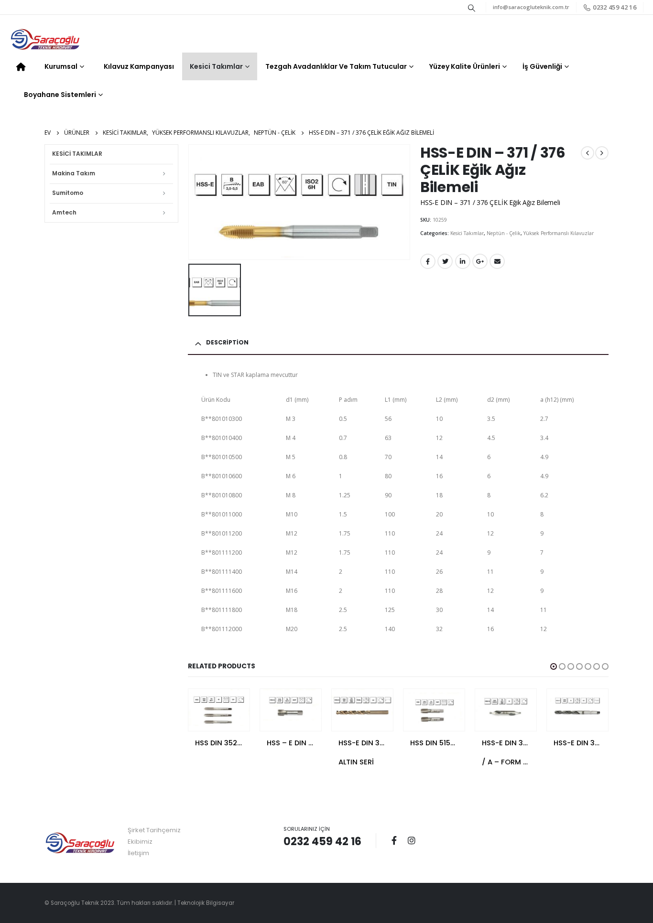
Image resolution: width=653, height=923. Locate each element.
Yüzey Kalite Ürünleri (464, 66)
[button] (553, 666)
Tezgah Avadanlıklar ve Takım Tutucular (336, 66)
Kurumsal (60, 66)
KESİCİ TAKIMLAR (77, 154)
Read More (233, 704)
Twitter (445, 261)
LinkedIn (462, 261)
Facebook (427, 261)
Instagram (411, 840)
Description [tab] (227, 342)
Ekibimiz (140, 841)
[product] (219, 707)
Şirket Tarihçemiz (154, 830)
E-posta (497, 261)
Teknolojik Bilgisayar (205, 903)
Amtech (64, 212)
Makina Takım (73, 173)
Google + (480, 261)
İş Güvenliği (542, 66)
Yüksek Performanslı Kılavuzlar (558, 233)
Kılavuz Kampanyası (139, 66)
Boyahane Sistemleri (60, 94)
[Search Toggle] (472, 7)
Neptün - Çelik (504, 233)
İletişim (138, 853)
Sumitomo (67, 193)
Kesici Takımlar (216, 66)
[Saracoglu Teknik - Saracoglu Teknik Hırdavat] (45, 40)
